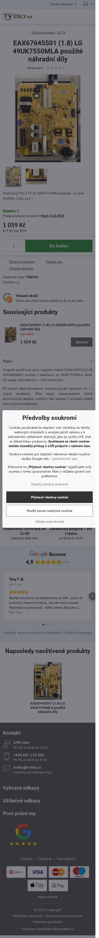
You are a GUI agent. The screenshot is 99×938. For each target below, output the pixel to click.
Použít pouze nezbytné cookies (49, 511)
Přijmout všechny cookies (49, 497)
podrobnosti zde (64, 458)
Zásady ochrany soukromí (49, 484)
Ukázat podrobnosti (49, 521)
